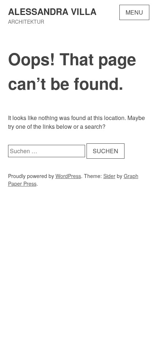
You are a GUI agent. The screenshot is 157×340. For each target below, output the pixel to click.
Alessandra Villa (52, 11)
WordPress (68, 175)
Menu (134, 12)
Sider (109, 175)
